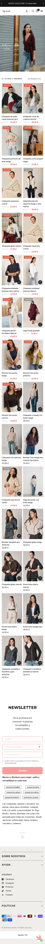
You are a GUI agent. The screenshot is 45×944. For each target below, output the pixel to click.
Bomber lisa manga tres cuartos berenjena (33, 458)
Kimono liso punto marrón (9, 416)
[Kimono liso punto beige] (12, 355)
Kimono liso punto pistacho (30, 374)
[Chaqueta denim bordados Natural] (12, 312)
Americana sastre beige (9, 628)
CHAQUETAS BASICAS (12, 797)
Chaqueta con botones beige (11, 458)
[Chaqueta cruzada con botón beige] (33, 397)
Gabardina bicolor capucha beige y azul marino (32, 204)
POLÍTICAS (8, 905)
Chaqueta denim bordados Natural (9, 332)
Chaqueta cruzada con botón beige (32, 416)
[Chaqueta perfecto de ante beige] (12, 140)
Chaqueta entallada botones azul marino (10, 289)
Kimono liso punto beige (9, 374)
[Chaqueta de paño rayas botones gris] (12, 98)
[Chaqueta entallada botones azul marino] (12, 270)
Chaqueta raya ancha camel (11, 501)
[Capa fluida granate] (33, 312)
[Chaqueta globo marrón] (12, 566)
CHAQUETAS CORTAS (32, 792)
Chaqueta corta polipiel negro (33, 160)
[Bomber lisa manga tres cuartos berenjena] (33, 439)
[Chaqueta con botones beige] (12, 439)
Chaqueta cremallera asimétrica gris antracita (11, 672)
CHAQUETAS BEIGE (33, 787)
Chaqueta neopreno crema (10, 202)
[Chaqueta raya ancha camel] (12, 481)
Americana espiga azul (32, 627)
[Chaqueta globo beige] (33, 524)
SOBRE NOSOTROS (13, 856)
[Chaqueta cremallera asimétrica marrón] (33, 651)
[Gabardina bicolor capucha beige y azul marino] (33, 183)
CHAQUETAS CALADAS (31, 797)
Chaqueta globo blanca (11, 246)
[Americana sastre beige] (12, 608)
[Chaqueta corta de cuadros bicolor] (33, 98)
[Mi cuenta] (26, 11)
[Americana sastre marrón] (33, 566)
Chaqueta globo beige (32, 542)
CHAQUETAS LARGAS (13, 792)
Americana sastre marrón (30, 585)
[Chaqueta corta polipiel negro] (33, 140)
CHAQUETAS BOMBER (13, 787)
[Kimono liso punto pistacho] (33, 355)
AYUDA (6, 864)
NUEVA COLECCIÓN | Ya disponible (22, 3)
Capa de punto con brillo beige (31, 501)
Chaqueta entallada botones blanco (31, 289)
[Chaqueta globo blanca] (12, 228)
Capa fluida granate (31, 330)
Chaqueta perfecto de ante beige (11, 160)
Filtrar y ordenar (13, 79)
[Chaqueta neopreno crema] (12, 183)
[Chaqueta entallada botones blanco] (33, 270)
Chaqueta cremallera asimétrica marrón (32, 670)
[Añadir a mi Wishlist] (19, 85)
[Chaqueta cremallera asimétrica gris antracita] (12, 651)
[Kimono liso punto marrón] (12, 397)
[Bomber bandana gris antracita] (12, 524)
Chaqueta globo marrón (12, 584)
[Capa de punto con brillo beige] (33, 481)
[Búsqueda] (33, 11)
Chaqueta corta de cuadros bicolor (31, 117)
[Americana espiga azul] (33, 608)
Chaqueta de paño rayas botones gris (10, 117)
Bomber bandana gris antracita (11, 543)
